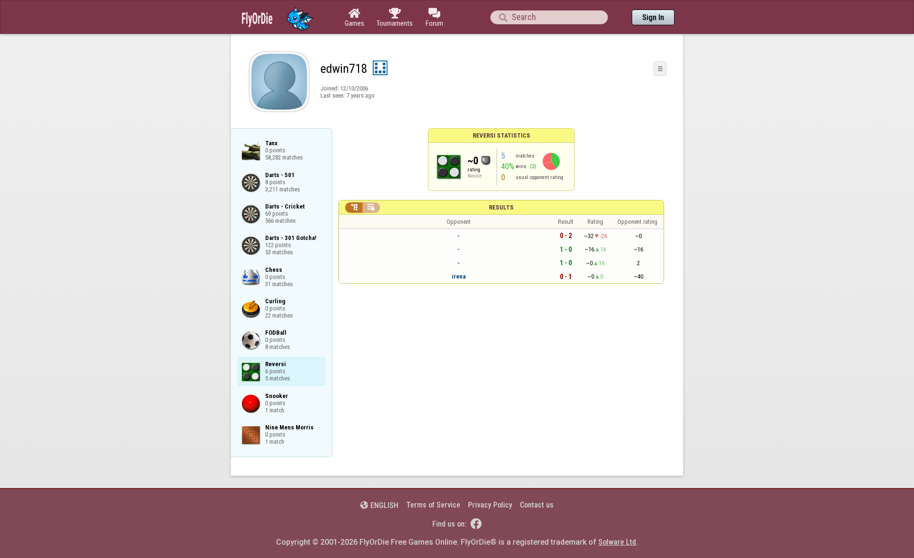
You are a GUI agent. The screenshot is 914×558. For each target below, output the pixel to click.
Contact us (537, 504)
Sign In (653, 17)
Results (501, 207)
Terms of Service (433, 504)
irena (459, 276)
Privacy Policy (490, 504)
